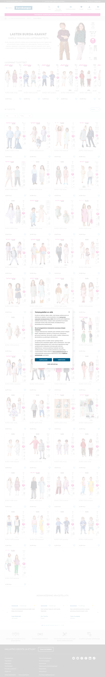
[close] (69, 312)
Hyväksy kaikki (43, 360)
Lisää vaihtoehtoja (52, 364)
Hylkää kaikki (61, 360)
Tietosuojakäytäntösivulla (59, 351)
